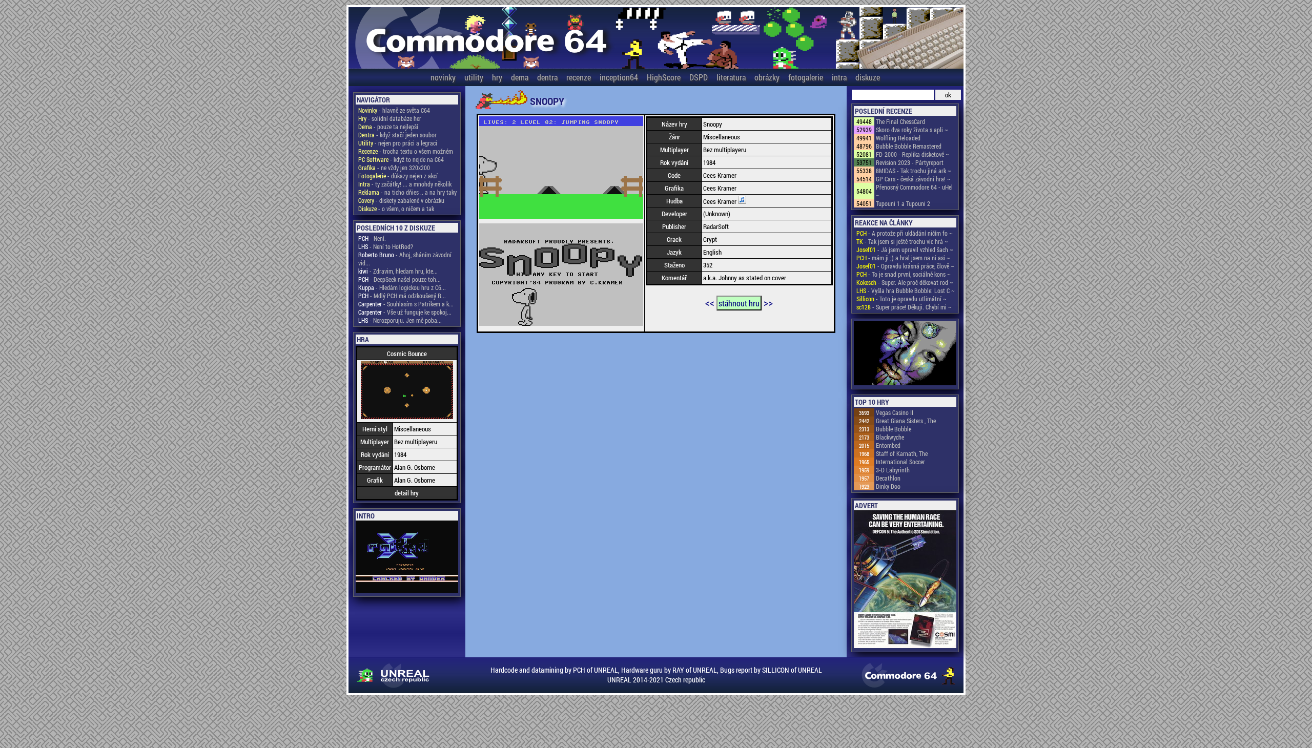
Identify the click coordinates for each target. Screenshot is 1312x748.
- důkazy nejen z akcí (398, 176)
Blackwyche (890, 437)
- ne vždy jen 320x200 (394, 167)
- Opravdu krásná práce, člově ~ (905, 266)
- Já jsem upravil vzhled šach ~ (904, 249)
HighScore (664, 77)
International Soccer (900, 462)
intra (839, 77)
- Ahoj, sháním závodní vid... (405, 259)
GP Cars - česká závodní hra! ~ (913, 179)
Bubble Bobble (893, 429)
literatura (731, 77)
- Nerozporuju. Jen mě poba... (400, 320)
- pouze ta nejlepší (388, 126)
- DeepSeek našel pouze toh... (399, 279)
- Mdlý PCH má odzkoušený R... (402, 296)
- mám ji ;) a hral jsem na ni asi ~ (903, 258)
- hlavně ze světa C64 (394, 110)
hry (497, 77)
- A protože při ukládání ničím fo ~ (904, 233)
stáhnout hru (739, 303)
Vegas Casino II (894, 412)
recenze (578, 77)
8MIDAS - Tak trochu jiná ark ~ (913, 171)
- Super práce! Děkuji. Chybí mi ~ (904, 307)
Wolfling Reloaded (898, 138)
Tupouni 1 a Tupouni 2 (903, 203)
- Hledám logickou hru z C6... (402, 287)
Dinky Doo (888, 486)
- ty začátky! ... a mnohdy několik (405, 184)
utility (473, 77)
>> (768, 302)
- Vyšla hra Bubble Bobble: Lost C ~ (905, 290)
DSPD (698, 77)
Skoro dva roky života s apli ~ (912, 130)
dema (519, 77)
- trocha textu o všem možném (405, 151)
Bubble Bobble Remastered (908, 146)
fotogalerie (805, 77)
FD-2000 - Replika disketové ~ (912, 154)
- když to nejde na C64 (401, 159)
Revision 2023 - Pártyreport (910, 162)
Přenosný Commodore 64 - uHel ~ (914, 191)
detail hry (407, 492)
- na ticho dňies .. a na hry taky (407, 192)
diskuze (867, 77)
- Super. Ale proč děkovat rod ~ (904, 282)
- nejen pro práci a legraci (397, 143)
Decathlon (888, 478)
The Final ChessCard (900, 121)
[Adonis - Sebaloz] (905, 354)
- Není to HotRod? (385, 246)
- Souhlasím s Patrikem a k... (406, 304)
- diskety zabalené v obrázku (401, 200)
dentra (547, 77)
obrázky (767, 77)
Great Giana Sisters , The (906, 421)
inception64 (619, 77)
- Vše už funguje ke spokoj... (405, 312)
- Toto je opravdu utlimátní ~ (901, 299)
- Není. (372, 238)
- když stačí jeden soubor (397, 135)
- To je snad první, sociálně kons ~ (903, 274)
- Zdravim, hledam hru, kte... (398, 271)
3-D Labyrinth (893, 470)
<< (709, 302)
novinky (443, 77)
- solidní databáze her (389, 118)
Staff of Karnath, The (902, 453)
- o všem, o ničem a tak (396, 208)
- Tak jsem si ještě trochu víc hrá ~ (902, 241)
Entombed (888, 445)
